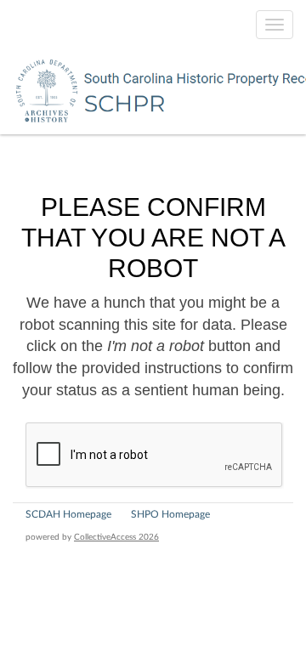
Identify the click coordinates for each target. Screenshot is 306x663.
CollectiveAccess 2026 (116, 537)
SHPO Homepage (170, 514)
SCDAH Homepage (68, 514)
